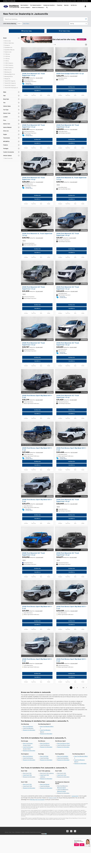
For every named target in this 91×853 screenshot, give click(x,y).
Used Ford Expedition (62, 758)
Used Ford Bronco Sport (63, 745)
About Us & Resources (38, 7)
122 (83, 687)
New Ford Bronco (44, 743)
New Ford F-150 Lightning (47, 773)
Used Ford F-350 (27, 786)
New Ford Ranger (44, 784)
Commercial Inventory (49, 5)
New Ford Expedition (62, 756)
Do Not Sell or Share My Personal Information (33, 832)
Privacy (13, 832)
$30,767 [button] (32, 347)
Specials (66, 5)
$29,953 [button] (66, 129)
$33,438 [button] (67, 611)
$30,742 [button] (66, 182)
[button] (71, 185)
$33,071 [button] (66, 557)
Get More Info (37, 87)
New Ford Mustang (28, 726)
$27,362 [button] (32, 78)
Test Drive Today (27, 31)
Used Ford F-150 (27, 775)
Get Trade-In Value (65, 31)
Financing (59, 5)
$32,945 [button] (67, 504)
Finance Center (53, 797)
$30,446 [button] (67, 452)
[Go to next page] (86, 687)
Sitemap (22, 832)
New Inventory (24, 5)
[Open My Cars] (85, 6)
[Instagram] (71, 831)
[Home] (5, 6)
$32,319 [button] (32, 400)
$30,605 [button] (67, 291)
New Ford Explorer (28, 756)
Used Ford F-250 (61, 775)
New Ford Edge (44, 756)
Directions (7, 832)
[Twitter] (75, 831)
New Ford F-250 (61, 773)
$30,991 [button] (66, 347)
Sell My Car (74, 5)
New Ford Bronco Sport (63, 743)
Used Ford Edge (44, 758)
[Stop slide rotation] (86, 44)
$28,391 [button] (32, 129)
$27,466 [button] (32, 452)
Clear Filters (26, 23)
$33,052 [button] (32, 557)
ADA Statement (18, 832)
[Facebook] (67, 831)
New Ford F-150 (27, 773)
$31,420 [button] (66, 400)
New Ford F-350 (27, 784)
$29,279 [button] (66, 76)
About (10, 832)
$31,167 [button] (66, 238)
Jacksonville (75, 796)
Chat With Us (37, 90)
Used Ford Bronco (45, 745)
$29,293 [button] (32, 182)
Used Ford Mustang (28, 728)
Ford (19, 23)
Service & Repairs (25, 7)
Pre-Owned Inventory (35, 5)
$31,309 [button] (32, 291)
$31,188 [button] (32, 611)
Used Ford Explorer (28, 758)
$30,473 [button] (32, 504)
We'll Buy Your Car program (37, 799)
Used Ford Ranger (45, 786)
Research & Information (29, 730)
